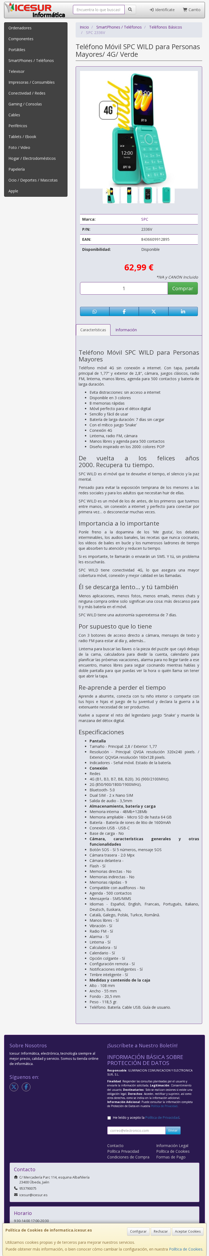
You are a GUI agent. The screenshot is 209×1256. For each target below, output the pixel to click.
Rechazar (161, 1231)
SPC (144, 219)
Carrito (194, 9)
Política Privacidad (123, 1151)
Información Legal (172, 1145)
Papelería (16, 169)
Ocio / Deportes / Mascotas (33, 180)
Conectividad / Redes (26, 93)
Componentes (20, 38)
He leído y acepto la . (146, 1117)
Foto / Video (19, 147)
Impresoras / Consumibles (31, 82)
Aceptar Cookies (188, 1231)
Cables (14, 114)
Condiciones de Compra (128, 1157)
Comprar (182, 288)
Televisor (16, 71)
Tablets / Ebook (22, 136)
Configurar (138, 1231)
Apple (13, 190)
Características (93, 329)
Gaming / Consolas (25, 104)
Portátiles (16, 49)
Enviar (173, 1130)
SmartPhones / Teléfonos (31, 60)
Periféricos (17, 125)
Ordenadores (20, 27)
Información (126, 329)
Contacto (115, 1145)
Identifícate (164, 9)
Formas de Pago (171, 1157)
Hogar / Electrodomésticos (32, 158)
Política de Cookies (185, 1249)
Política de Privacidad (164, 1106)
